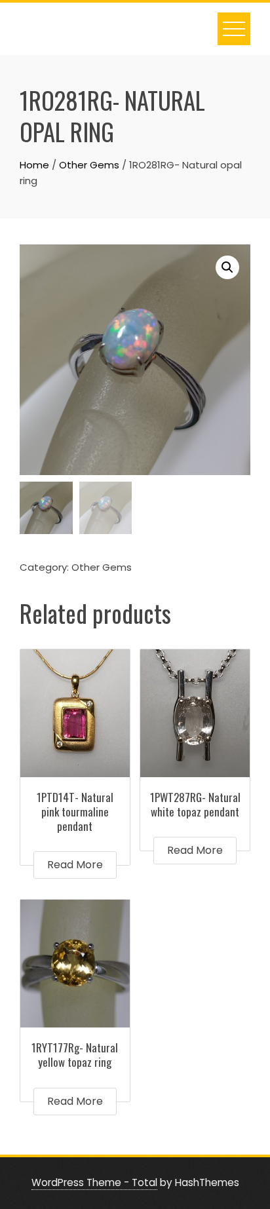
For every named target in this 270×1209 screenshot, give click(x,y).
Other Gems (89, 165)
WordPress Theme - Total (94, 1182)
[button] (227, 267)
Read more (75, 864)
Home (34, 165)
